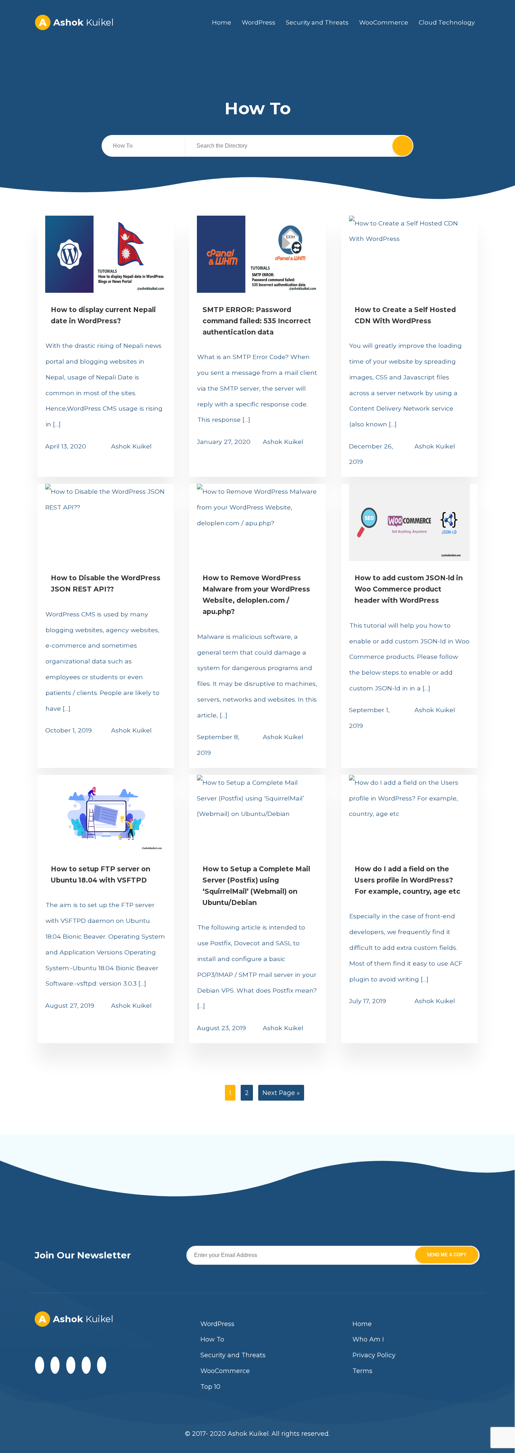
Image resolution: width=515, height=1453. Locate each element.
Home (221, 22)
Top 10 (210, 1386)
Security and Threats (317, 22)
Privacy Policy (374, 1355)
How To (212, 1339)
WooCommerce (383, 22)
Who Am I (368, 1339)
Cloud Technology (447, 22)
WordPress (258, 22)
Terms (362, 1370)
